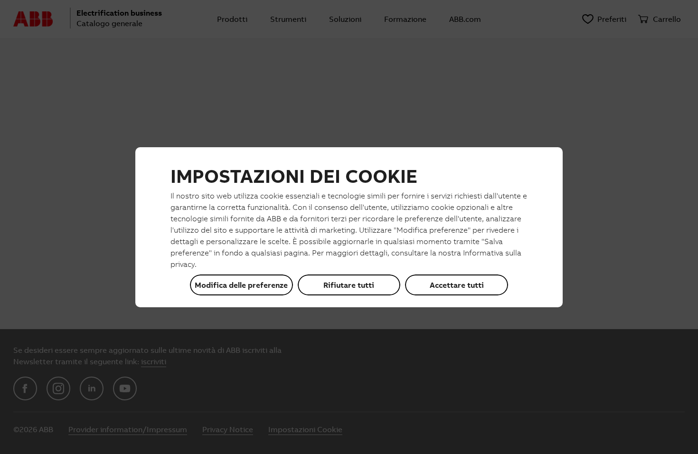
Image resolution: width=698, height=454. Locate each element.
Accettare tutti (457, 285)
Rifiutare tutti (348, 285)
